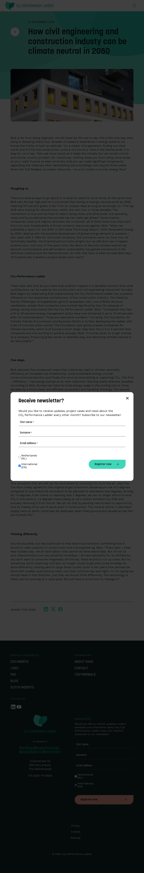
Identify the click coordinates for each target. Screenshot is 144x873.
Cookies (75, 831)
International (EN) (85, 785)
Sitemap (76, 837)
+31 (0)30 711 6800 (40, 775)
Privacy (75, 825)
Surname (82, 755)
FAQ (13, 674)
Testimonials (85, 674)
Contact (81, 668)
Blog (14, 681)
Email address (85, 765)
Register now (89, 799)
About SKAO (84, 662)
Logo (14, 668)
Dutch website (22, 687)
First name (83, 744)
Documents (20, 662)
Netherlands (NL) (85, 776)
